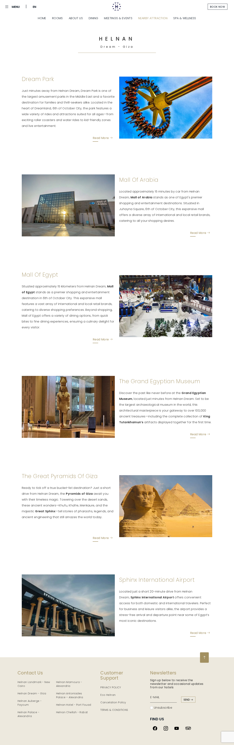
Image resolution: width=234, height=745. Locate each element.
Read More (101, 138)
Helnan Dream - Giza (32, 693)
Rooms (57, 18)
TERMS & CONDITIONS (114, 710)
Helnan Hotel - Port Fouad (73, 705)
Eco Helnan (108, 695)
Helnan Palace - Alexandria (28, 714)
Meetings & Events (118, 18)
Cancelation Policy (113, 702)
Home (42, 18)
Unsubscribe (162, 708)
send (187, 699)
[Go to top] (204, 657)
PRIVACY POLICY (110, 687)
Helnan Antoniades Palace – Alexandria (69, 695)
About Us (76, 18)
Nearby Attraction (152, 18)
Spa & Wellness (184, 18)
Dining (93, 18)
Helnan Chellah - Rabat (72, 712)
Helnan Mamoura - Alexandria (69, 684)
